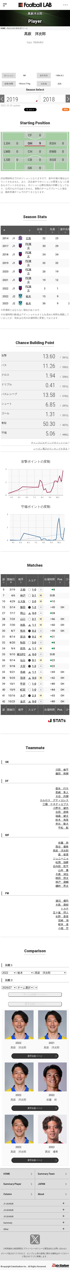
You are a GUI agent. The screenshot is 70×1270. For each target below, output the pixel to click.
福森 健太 (62, 816)
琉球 (22, 677)
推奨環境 (18, 1248)
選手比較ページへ (35, 1004)
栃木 (28, 296)
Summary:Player (12, 1184)
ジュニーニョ (61, 858)
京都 (22, 589)
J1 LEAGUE (8, 1204)
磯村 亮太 (62, 885)
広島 (28, 238)
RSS (66, 109)
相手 (20, 579)
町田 (22, 689)
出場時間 (49, 579)
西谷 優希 (62, 846)
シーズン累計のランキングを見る (50, 448)
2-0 (34, 601)
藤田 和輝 (62, 773)
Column (7, 1194)
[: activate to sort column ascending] (10, 230)
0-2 (34, 630)
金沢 (22, 701)
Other (5, 1229)
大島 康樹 (62, 904)
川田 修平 (62, 769)
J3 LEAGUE (8, 1216)
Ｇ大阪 (21, 601)
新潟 (22, 636)
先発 (52, 229)
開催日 (11, 579)
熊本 (22, 630)
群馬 (22, 648)
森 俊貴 (63, 854)
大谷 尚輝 (62, 796)
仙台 (22, 660)
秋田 (22, 642)
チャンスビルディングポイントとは (49, 442)
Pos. (60, 579)
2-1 (34, 619)
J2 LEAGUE (8, 1210)
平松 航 (63, 827)
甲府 (22, 683)
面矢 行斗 (62, 788)
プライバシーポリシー (33, 1248)
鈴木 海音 (62, 819)
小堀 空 (63, 928)
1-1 (34, 624)
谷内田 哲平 (61, 866)
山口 (22, 619)
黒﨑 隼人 (62, 792)
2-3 (34, 695)
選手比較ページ (35, 1056)
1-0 (34, 589)
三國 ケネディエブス (55, 804)
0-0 (34, 613)
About (41, 1194)
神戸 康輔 (62, 882)
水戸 (22, 695)
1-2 (34, 607)
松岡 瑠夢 (62, 862)
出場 (39, 229)
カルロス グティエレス (54, 800)
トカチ (65, 908)
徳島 (22, 624)
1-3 (34, 666)
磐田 (22, 607)
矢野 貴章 (62, 916)
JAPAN (41, 1184)
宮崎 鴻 (63, 920)
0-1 (34, 660)
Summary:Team (46, 1174)
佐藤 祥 (63, 842)
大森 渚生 (62, 874)
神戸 (22, 595)
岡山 (22, 613)
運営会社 (48, 1248)
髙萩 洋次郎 (61, 850)
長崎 (22, 672)
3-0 (34, 642)
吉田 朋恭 (62, 812)
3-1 (34, 595)
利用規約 (9, 1248)
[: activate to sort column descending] (4, 230)
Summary (7, 1223)
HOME (3, 28)
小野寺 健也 (61, 808)
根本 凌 (63, 924)
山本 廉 (63, 870)
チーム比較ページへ (35, 994)
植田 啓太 (62, 878)
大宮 (22, 666)
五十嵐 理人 (61, 912)
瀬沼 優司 (62, 900)
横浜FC (21, 654)
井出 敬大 (62, 823)
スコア (32, 580)
